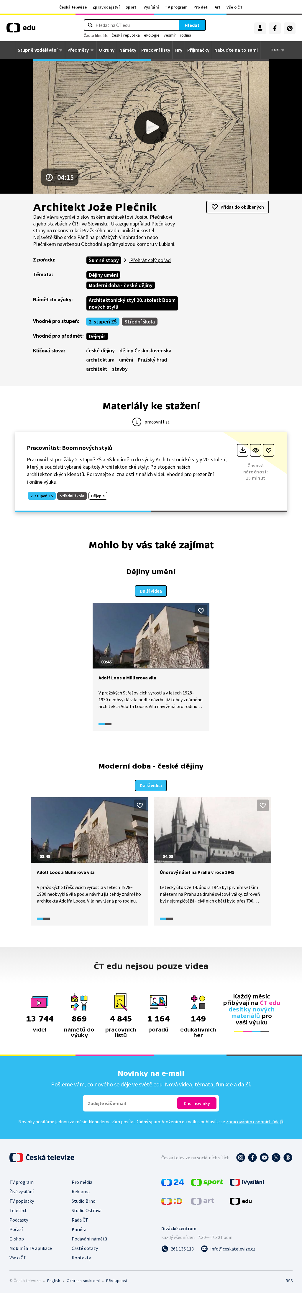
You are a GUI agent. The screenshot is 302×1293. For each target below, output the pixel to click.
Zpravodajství (106, 7)
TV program (176, 7)
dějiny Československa (145, 350)
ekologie (152, 35)
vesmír (170, 35)
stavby (120, 368)
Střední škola (139, 321)
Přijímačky (198, 50)
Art (218, 7)
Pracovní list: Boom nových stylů (69, 447)
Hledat (192, 25)
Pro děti (201, 7)
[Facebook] (275, 28)
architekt (96, 368)
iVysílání (150, 7)
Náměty (127, 50)
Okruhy (106, 50)
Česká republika (125, 35)
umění (126, 359)
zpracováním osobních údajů (254, 1121)
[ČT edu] (20, 29)
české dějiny (100, 350)
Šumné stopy (104, 260)
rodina (185, 35)
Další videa (151, 591)
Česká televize (73, 7)
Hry (178, 50)
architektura (100, 359)
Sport (131, 7)
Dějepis (97, 336)
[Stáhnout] (242, 450)
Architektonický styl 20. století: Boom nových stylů (132, 303)
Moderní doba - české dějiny (120, 285)
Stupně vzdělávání (38, 50)
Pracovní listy (155, 50)
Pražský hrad (152, 359)
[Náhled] (255, 450)
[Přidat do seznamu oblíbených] (268, 450)
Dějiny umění (103, 275)
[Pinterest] (290, 28)
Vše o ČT (234, 7)
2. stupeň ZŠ (103, 321)
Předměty (78, 50)
